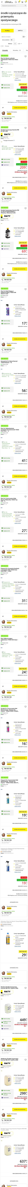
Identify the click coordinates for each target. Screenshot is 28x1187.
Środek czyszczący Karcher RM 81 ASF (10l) (10, 130)
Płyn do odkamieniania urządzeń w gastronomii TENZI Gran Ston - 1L (10, 430)
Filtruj (7, 30)
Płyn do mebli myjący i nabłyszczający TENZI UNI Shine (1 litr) (8, 292)
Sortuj (20, 30)
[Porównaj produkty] (19, 2)
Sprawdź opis (14, 902)
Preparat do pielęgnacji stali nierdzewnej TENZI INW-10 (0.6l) (12, 849)
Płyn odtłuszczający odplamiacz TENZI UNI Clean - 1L (9, 640)
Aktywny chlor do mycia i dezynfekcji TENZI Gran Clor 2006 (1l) (13, 922)
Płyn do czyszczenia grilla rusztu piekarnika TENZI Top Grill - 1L (9, 500)
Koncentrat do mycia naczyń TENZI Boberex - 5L (9, 362)
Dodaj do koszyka (19, 107)
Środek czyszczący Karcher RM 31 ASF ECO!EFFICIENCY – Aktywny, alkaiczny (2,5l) (10, 212)
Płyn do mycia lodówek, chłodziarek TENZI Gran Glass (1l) (9, 60)
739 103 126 (7, 118)
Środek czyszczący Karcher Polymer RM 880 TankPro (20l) (14, 1129)
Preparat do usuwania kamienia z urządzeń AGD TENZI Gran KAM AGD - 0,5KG (10, 570)
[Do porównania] (3, 107)
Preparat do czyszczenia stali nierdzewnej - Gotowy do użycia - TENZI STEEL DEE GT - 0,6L (10, 781)
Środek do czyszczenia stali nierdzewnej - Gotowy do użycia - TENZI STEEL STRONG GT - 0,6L (10, 710)
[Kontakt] (15, 2)
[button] (24, 36)
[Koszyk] (22, 2)
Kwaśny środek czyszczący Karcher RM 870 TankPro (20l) (9, 987)
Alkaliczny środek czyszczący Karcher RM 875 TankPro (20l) (9, 1059)
